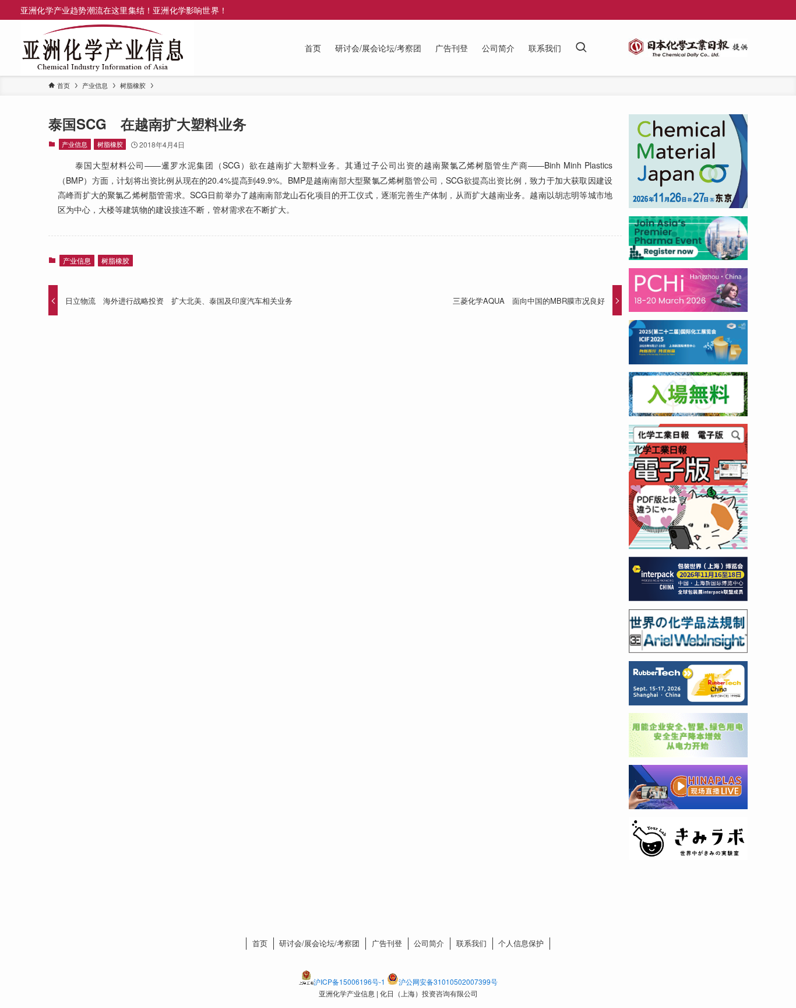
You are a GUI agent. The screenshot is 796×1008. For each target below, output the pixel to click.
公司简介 (429, 943)
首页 (259, 943)
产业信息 (74, 144)
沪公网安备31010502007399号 (448, 981)
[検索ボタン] (581, 48)
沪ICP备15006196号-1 (349, 981)
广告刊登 (387, 943)
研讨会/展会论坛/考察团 (319, 943)
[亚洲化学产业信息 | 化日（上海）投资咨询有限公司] (102, 47)
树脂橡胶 (110, 144)
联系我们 (471, 943)
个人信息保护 (521, 943)
